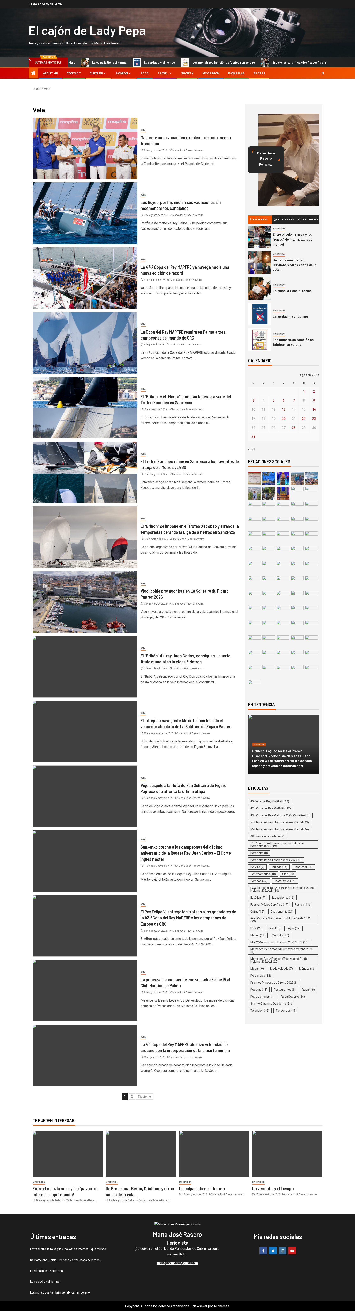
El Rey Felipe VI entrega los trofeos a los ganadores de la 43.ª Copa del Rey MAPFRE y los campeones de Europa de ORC (188, 917)
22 (304, 419)
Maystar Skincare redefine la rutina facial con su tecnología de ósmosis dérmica (283, 763)
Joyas (293, 928)
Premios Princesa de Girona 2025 (274, 982)
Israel (274, 928)
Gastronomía (282, 911)
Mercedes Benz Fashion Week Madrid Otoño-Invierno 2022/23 (279, 960)
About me (50, 73)
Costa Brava (285, 881)
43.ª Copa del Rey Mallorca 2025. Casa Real (280, 815)
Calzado (279, 867)
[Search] (322, 73)
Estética (257, 897)
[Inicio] (33, 73)
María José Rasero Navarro (187, 150)
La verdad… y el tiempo (119, 62)
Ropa (308, 989)
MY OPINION (210, 73)
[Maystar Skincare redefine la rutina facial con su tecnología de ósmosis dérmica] (283, 744)
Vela (143, 130)
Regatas (258, 989)
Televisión (259, 1010)
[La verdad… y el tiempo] (259, 314)
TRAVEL (163, 73)
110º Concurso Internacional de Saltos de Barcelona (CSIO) (277, 845)
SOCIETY (187, 73)
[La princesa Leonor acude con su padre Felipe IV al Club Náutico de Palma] (85, 990)
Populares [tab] (286, 219)
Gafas (257, 911)
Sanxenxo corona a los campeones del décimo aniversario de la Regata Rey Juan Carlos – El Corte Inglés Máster (186, 853)
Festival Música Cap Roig (269, 904)
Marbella (280, 935)
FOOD (145, 73)
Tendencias (286, 1010)
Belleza (259, 754)
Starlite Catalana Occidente (271, 1003)
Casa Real (303, 867)
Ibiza (256, 928)
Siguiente (144, 1096)
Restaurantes (285, 989)
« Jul (251, 449)
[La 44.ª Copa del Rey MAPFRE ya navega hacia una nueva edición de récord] (85, 278)
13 (284, 409)
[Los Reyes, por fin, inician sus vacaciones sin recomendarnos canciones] (85, 213)
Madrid (257, 935)
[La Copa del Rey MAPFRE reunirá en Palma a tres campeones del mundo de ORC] (85, 343)
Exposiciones (283, 897)
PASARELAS (236, 73)
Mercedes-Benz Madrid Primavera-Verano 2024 (281, 950)
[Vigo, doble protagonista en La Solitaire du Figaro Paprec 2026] (85, 602)
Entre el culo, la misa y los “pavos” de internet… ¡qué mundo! (273, 62)
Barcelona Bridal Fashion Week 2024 (276, 860)
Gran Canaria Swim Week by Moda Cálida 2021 (280, 920)
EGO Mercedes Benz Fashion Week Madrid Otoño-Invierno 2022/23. (282, 889)
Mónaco (306, 968)
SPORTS (259, 73)
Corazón (258, 881)
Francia (302, 904)
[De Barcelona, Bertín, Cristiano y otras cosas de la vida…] (259, 262)
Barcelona (259, 853)
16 (314, 409)
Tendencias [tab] (309, 219)
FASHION (122, 73)
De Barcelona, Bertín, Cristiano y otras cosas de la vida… (294, 265)
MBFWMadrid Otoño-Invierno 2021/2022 (279, 942)
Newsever (199, 1306)
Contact (74, 73)
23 (314, 419)
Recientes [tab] (260, 219)
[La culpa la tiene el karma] (259, 288)
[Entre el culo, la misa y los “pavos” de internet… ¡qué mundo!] (259, 237)
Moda (257, 968)
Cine (288, 874)
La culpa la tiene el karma (292, 290)
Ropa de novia (262, 996)
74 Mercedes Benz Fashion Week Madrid (279, 822)
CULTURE (96, 73)
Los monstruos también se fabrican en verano (184, 62)
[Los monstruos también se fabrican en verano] (259, 339)
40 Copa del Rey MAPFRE (269, 801)
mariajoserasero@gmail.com (177, 1263)
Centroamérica (263, 874)
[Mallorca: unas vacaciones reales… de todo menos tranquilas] (85, 148)
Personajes (260, 975)
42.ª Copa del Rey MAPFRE (270, 808)
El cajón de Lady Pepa (87, 30)
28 (294, 428)
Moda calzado (281, 968)
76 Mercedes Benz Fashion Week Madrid (279, 829)
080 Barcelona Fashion (267, 836)
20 (284, 419)
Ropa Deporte (293, 996)
